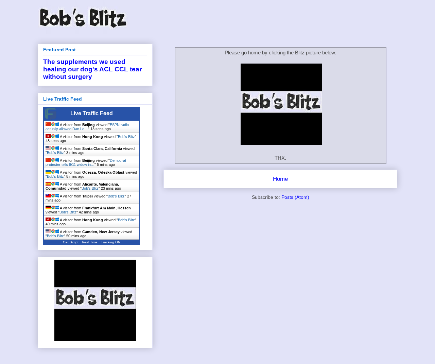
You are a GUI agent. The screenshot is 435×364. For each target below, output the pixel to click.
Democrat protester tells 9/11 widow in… (86, 162)
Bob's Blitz (126, 137)
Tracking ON (110, 242)
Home (280, 179)
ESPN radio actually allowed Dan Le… (87, 127)
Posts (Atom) (295, 197)
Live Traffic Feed (91, 113)
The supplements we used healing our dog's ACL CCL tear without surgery (92, 69)
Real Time (90, 242)
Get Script (71, 242)
